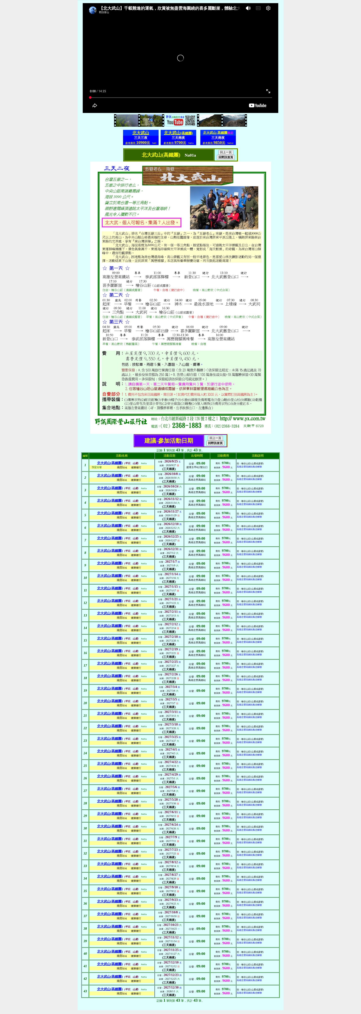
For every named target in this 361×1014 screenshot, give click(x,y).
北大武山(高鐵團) (110, 463)
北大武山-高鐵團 (218, 132)
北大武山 (140, 132)
